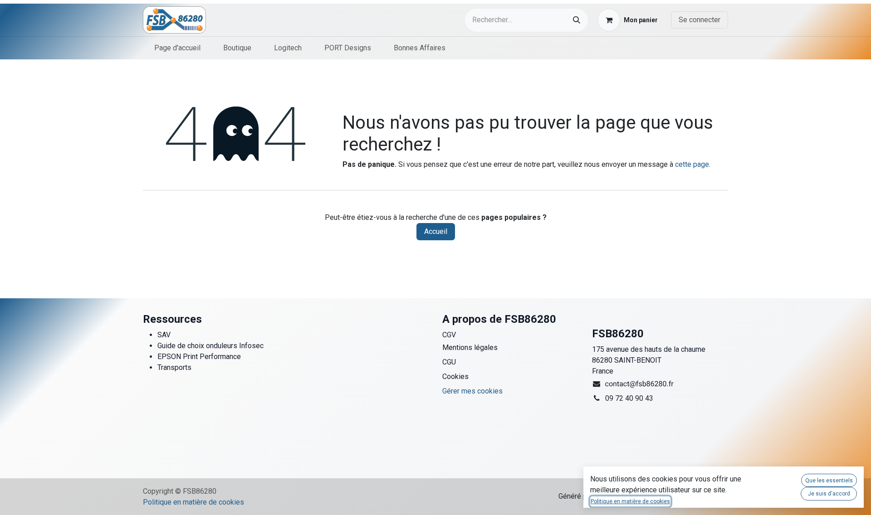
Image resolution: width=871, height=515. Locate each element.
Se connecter (699, 19)
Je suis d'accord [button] (829, 494)
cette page (692, 164)
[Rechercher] (576, 20)
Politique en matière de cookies (193, 502)
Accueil (435, 231)
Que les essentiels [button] (829, 480)
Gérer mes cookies (472, 391)
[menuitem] (177, 48)
